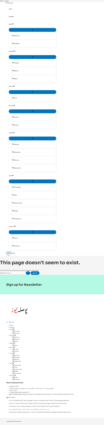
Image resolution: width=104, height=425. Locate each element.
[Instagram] (7, 322)
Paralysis (17, 35)
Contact (11, 226)
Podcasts (17, 246)
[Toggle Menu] (32, 30)
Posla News (17, 187)
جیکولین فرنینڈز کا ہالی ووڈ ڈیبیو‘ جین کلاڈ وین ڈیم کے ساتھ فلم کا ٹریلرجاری (34, 388)
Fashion (11, 51)
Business (11, 16)
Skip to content (4, 1)
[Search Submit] (28, 273)
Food (15, 98)
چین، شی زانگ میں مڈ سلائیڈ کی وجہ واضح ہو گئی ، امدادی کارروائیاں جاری (29, 409)
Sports (11, 105)
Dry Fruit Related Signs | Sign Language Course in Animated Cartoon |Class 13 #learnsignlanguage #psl (39, 400)
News (10, 24)
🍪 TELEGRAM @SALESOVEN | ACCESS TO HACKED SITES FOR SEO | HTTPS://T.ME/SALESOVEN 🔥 (39, 394)
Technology (18, 218)
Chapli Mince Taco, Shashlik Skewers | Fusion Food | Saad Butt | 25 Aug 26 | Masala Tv (34, 406)
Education (17, 152)
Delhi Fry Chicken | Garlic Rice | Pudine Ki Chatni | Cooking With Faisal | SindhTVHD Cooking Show (38, 403)
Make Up (16, 70)
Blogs (16, 238)
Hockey (16, 125)
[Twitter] (13, 322)
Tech (10, 175)
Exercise (16, 144)
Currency (17, 43)
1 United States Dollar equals (17, 392)
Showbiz (16, 63)
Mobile (16, 211)
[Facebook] (10, 322)
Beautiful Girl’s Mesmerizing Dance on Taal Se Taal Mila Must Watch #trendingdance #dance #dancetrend (40, 412)
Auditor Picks (18, 203)
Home (10, 9)
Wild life (16, 160)
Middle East (17, 168)
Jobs (15, 195)
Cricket (16, 117)
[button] (13, 24)
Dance (16, 78)
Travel (11, 132)
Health (11, 86)
